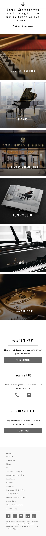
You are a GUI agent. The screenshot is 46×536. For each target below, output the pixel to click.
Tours (8, 468)
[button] (17, 396)
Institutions (11, 479)
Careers (9, 482)
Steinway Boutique (14, 471)
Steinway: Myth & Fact (15, 490)
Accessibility (11, 501)
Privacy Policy (12, 493)
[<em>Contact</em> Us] (28, 396)
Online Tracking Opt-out (16, 497)
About (9, 453)
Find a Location (23, 360)
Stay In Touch (23, 430)
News (8, 464)
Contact (9, 456)
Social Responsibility (15, 475)
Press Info (10, 460)
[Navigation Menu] (4, 4)
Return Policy (11, 508)
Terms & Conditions (14, 505)
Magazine (10, 486)
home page (27, 25)
